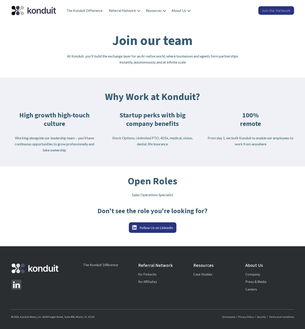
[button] (124, 10)
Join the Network (276, 10)
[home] (33, 10)
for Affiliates (147, 282)
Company (252, 274)
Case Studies (202, 274)
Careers (251, 289)
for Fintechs (147, 274)
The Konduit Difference (84, 10)
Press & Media (255, 282)
